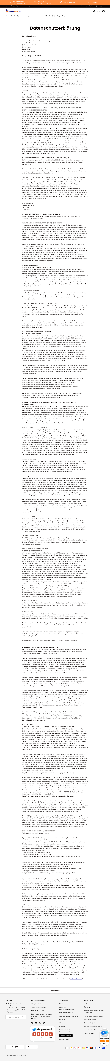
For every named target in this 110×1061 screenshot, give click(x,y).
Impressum (62, 1026)
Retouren (62, 1019)
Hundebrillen (15, 16)
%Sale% (52, 16)
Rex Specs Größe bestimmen (93, 1026)
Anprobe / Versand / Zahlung (68, 1016)
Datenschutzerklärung (66, 1013)
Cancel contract (64, 1039)
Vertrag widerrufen (65, 1035)
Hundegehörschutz (30, 16)
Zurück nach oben (55, 990)
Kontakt (61, 1004)
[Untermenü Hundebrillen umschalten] (21, 16)
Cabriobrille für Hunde (91, 1023)
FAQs (85, 1004)
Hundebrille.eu (12, 1055)
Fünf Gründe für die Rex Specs (93, 1016)
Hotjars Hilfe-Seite (76, 979)
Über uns (87, 1007)
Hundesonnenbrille (90, 1030)
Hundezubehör (42, 16)
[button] (103, 11)
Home (7, 16)
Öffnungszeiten (64, 1023)
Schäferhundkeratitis (90, 1019)
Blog (58, 16)
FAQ (63, 16)
